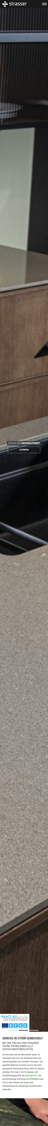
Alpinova (24, 449)
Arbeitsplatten (31, 1075)
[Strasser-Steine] (15, 4)
